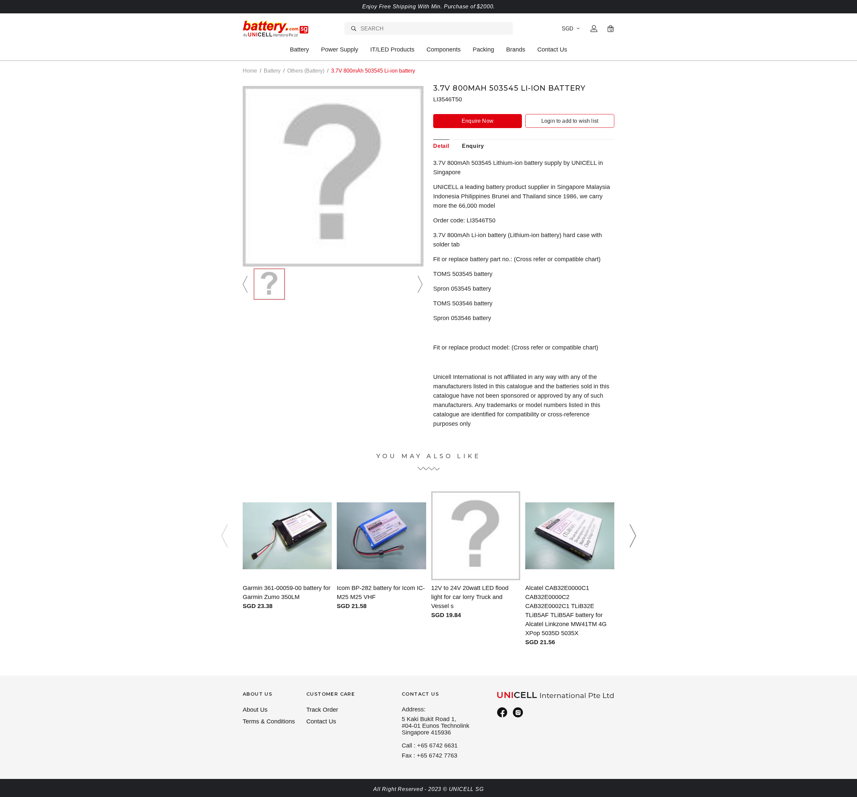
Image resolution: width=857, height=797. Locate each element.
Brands (515, 49)
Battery (299, 49)
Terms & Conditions (269, 721)
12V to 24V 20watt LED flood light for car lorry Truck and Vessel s (470, 597)
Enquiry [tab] (473, 146)
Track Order (322, 709)
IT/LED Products (392, 49)
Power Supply (339, 49)
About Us (255, 709)
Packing (483, 49)
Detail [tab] (441, 146)
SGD (567, 28)
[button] (246, 284)
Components (443, 49)
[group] (269, 284)
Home (250, 71)
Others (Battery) (305, 71)
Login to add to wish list (569, 121)
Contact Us (552, 49)
